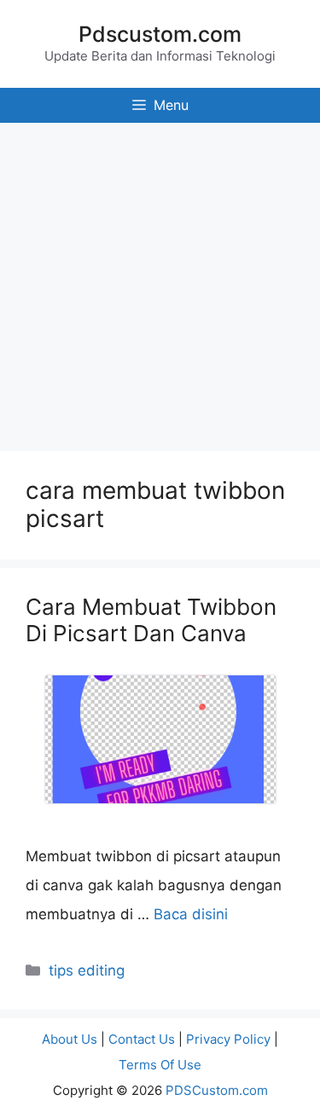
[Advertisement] (160, 283)
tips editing (87, 970)
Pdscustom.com (160, 34)
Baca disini (191, 914)
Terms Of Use (160, 1065)
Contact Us (141, 1039)
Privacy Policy (228, 1039)
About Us (69, 1039)
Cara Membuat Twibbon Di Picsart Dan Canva (151, 620)
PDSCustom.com (217, 1090)
